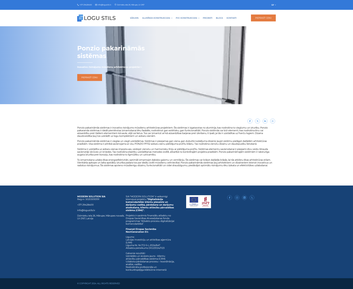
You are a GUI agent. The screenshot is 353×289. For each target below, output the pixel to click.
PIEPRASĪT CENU (89, 77)
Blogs (219, 18)
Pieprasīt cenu (263, 18)
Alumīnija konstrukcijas (156, 18)
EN (273, 12)
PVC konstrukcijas (186, 18)
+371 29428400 (86, 5)
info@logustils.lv (104, 5)
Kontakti (231, 18)
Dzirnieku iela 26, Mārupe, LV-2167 (130, 5)
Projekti (207, 18)
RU (273, 9)
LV (273, 5)
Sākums (134, 18)
